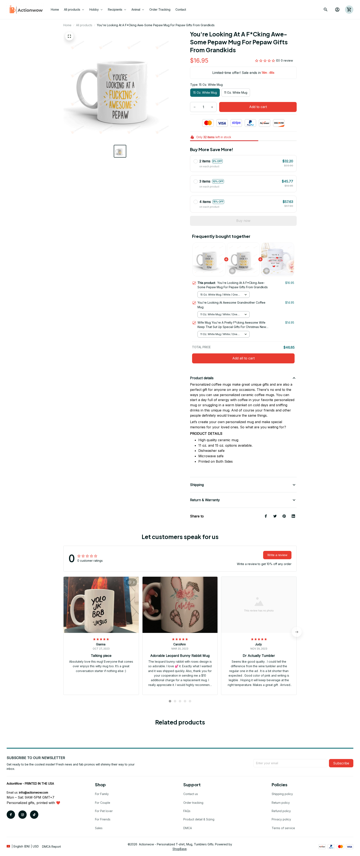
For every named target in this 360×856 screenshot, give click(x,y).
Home (67, 25)
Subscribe (341, 763)
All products (84, 25)
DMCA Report (51, 846)
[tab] (170, 701)
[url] (33, 792)
